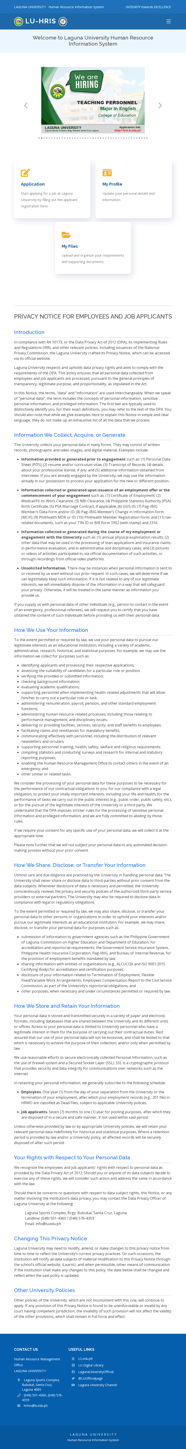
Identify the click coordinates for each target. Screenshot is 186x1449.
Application (33, 184)
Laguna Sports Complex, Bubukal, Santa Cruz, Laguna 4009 (41, 1385)
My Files (70, 246)
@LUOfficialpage (90, 1378)
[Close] (177, 1420)
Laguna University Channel (97, 1385)
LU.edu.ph (85, 1358)
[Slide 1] (38, 138)
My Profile (112, 184)
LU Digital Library (90, 1365)
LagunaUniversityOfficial (96, 1372)
